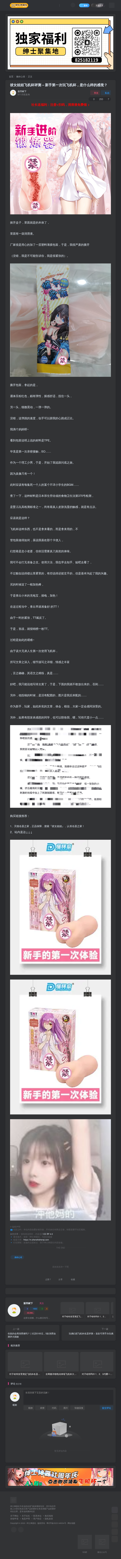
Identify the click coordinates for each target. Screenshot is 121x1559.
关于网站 (14, 1515)
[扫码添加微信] (115, 1532)
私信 (107, 92)
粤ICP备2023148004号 (56, 1523)
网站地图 (71, 1523)
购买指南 (49, 1515)
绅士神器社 (31, 1523)
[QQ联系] (21, 1529)
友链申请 (14, 1518)
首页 (10, 76)
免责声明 (26, 1518)
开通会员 (99, 5)
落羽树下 (22, 91)
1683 (35, 1308)
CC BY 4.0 (48, 1234)
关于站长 (26, 1515)
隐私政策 (49, 1518)
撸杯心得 (20, 76)
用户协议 (37, 1518)
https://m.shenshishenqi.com (36, 1239)
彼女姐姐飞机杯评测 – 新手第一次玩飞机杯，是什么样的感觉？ (58, 84)
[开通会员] (115, 1510)
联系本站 (37, 1515)
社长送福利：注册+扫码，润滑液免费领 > (60, 104)
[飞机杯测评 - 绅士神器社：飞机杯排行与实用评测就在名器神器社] (13, 1499)
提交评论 (106, 1407)
